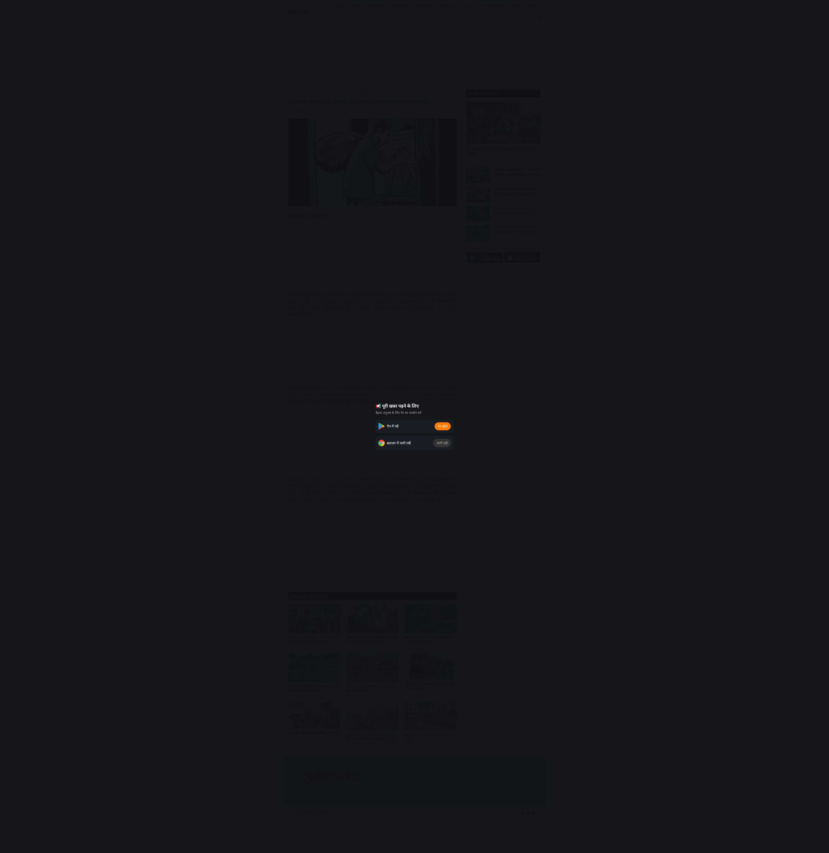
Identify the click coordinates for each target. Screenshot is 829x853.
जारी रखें (442, 443)
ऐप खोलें (443, 426)
